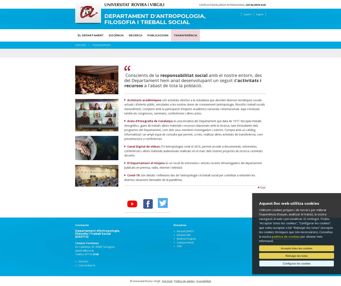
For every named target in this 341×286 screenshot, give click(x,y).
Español (248, 14)
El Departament (91, 35)
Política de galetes (184, 281)
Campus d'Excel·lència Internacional (232, 5)
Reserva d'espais (186, 238)
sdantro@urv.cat (84, 250)
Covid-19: (133, 175)
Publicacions (158, 35)
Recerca (135, 35)
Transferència (185, 35)
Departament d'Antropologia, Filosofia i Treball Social (155, 19)
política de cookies (286, 236)
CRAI (179, 246)
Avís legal (167, 281)
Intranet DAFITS (185, 231)
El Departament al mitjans (146, 163)
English (259, 14)
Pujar (263, 187)
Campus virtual (185, 242)
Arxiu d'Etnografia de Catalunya (150, 121)
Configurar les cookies (297, 263)
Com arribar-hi (87, 265)
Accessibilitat (203, 281)
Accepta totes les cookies (296, 248)
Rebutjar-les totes (297, 255)
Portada (80, 45)
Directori (83, 261)
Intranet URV (184, 235)
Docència (116, 35)
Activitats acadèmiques (144, 100)
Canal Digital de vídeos (143, 146)
